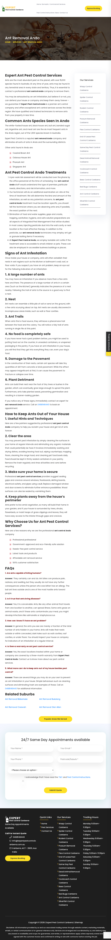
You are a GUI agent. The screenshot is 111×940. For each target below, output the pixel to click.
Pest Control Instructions (45, 13)
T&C (60, 777)
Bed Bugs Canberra (88, 187)
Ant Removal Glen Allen (50, 707)
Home (39, 4)
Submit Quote (55, 790)
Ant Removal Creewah (15, 707)
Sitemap (79, 922)
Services (62, 4)
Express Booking (93, 8)
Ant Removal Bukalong (49, 699)
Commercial (54, 4)
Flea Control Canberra (90, 129)
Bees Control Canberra (90, 179)
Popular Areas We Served (55, 719)
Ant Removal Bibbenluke (16, 699)
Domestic (45, 4)
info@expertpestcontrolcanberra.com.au (22, 843)
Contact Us (64, 13)
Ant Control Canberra (89, 194)
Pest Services (47, 827)
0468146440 (43, 404)
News (57, 13)
